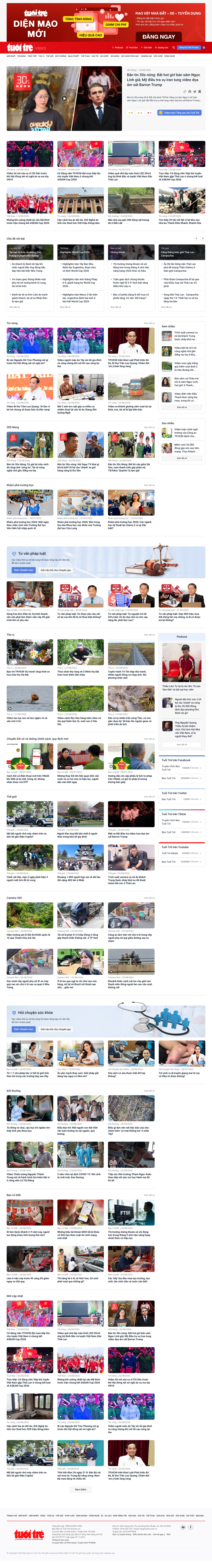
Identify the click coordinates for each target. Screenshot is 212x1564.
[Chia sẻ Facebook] (190, 91)
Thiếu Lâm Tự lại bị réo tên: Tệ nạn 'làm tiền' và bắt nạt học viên (181, 688)
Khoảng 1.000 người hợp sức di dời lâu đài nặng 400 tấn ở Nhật (78, 879)
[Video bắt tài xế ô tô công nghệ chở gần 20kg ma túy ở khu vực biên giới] (167, 351)
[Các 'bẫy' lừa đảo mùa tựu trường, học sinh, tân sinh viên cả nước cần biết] (131, 1259)
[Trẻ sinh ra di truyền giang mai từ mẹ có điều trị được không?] (182, 1054)
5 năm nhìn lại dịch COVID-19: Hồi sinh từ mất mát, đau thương (79, 1176)
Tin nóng (21, 56)
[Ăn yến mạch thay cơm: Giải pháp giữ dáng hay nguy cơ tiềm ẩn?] (80, 1054)
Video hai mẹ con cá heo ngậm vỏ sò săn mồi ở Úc (27, 720)
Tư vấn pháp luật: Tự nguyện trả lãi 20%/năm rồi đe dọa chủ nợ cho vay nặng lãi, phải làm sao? (128, 617)
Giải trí (94, 56)
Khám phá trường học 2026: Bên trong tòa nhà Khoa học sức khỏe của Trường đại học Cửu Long (79, 525)
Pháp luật (70, 1516)
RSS (168, 1534)
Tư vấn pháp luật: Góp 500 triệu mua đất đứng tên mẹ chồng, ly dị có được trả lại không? (179, 617)
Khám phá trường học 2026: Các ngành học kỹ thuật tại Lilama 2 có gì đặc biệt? (129, 525)
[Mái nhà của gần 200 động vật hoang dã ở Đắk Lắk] (131, 200)
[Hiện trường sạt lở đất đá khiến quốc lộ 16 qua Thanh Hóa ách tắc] (30, 915)
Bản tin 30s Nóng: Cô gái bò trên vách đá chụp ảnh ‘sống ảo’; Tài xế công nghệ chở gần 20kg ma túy (28, 467)
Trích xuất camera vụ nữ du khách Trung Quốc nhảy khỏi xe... (186, 336)
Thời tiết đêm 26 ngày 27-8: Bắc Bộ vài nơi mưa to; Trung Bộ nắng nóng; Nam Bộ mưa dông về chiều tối (79, 1475)
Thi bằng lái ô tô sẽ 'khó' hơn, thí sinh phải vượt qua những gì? (77, 1280)
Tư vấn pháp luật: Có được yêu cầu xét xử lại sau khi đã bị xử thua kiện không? (79, 615)
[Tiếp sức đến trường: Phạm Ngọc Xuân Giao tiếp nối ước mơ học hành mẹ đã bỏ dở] (131, 1155)
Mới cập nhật (15, 1296)
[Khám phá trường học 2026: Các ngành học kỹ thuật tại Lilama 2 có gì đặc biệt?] (131, 503)
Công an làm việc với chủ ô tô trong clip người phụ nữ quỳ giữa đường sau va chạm (130, 937)
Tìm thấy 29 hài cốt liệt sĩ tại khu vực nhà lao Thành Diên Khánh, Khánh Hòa (180, 221)
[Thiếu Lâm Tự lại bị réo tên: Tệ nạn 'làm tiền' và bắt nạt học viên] (181, 662)
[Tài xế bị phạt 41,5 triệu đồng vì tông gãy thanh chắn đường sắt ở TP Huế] (80, 915)
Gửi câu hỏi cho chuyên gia (56, 570)
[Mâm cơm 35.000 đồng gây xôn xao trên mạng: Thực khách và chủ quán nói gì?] (167, 448)
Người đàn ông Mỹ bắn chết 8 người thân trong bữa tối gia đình (77, 835)
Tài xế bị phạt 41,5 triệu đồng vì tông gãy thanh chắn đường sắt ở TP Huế (77, 936)
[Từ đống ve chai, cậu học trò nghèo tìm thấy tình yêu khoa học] (30, 1108)
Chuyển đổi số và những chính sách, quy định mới (37, 739)
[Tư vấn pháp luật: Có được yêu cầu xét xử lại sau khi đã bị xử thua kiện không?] (80, 594)
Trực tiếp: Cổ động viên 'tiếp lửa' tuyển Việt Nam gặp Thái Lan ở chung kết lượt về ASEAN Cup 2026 (181, 176)
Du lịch (108, 1516)
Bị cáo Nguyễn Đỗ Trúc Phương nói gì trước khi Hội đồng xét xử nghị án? (27, 362)
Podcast (119, 47)
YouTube (133, 47)
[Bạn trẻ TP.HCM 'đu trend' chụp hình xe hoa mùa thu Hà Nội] (30, 652)
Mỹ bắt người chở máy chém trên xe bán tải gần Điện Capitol (26, 835)
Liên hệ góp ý (159, 1534)
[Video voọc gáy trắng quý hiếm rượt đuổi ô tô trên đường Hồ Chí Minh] (167, 367)
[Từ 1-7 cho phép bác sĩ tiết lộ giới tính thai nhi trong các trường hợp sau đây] (30, 1054)
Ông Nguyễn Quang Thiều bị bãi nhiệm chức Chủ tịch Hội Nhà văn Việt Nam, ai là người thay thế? (187, 729)
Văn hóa (132, 1516)
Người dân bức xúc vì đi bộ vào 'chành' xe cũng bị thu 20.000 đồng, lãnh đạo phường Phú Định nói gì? (188, 706)
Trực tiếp (32, 56)
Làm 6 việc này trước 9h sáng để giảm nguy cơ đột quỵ (28, 1280)
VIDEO (40, 48)
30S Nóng (114, 56)
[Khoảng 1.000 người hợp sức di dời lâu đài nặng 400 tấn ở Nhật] (80, 857)
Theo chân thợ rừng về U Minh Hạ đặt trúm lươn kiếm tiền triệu (78, 673)
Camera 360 (146, 56)
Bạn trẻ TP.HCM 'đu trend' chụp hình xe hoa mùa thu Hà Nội (28, 673)
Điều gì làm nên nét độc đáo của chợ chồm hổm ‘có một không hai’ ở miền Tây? (128, 1130)
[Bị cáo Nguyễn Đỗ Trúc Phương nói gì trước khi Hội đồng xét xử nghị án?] (30, 341)
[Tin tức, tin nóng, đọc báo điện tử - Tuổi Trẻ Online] (20, 47)
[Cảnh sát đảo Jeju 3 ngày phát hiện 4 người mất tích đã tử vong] (30, 857)
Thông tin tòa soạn (60, 1540)
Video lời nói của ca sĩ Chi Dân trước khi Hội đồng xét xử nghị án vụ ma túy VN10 (28, 176)
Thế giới (50, 56)
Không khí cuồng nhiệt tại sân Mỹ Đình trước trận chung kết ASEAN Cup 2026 (28, 221)
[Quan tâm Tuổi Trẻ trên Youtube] (183, 1527)
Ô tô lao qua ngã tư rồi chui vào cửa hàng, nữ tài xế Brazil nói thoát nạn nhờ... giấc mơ (77, 984)
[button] (196, 239)
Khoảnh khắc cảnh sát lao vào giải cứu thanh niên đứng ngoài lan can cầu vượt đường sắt (130, 984)
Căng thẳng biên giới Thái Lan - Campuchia (178, 254)
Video (42, 1516)
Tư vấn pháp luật (65, 610)
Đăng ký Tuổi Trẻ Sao (189, 47)
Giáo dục (160, 1516)
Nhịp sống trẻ (120, 1516)
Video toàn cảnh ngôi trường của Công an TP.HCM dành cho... (186, 433)
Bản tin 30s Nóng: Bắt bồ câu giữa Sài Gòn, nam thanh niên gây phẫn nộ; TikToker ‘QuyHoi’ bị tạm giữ (129, 467)
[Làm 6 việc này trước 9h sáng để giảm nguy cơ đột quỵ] (30, 1259)
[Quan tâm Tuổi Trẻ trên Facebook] (190, 1527)
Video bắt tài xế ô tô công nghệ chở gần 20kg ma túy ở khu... (185, 351)
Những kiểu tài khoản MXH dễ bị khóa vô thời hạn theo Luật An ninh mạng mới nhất (78, 1235)
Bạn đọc (200, 1516)
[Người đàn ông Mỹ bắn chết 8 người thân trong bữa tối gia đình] (80, 814)
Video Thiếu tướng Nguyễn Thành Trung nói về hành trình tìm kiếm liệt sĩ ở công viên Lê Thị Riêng (28, 1177)
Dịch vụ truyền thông (122, 1534)
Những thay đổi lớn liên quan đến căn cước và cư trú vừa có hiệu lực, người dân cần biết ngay (78, 779)
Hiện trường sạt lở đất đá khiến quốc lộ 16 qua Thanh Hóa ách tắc (28, 936)
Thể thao (85, 56)
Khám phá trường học (20, 485)
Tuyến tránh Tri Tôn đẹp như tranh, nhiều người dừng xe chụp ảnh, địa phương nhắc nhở (127, 674)
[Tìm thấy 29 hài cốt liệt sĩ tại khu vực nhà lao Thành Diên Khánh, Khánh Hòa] (182, 200)
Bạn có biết (73, 56)
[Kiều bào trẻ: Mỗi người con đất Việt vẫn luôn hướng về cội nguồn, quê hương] (80, 1108)
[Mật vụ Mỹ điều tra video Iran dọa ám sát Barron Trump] (131, 814)
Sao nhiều (168, 423)
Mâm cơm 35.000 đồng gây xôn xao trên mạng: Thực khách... (186, 448)
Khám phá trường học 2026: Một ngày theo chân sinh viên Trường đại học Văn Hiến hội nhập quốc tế (28, 525)
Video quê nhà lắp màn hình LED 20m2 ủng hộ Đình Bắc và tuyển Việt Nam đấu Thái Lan (130, 176)
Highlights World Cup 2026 (75, 252)
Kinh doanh (81, 1516)
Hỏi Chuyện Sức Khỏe (118, 1069)
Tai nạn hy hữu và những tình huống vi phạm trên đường (25, 254)
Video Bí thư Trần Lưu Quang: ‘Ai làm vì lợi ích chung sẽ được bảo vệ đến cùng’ (28, 408)
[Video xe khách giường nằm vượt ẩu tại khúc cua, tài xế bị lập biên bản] (131, 387)
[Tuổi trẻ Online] (29, 1534)
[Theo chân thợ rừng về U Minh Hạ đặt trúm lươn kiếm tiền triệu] (80, 652)
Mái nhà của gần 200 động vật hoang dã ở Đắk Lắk (128, 221)
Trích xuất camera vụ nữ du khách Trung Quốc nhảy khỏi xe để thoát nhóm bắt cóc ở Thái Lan (127, 880)
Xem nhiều (168, 326)
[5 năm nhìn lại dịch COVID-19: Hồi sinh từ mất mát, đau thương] (80, 1155)
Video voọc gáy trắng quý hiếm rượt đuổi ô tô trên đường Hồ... (186, 366)
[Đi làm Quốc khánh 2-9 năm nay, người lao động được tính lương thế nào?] (30, 1213)
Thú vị (41, 56)
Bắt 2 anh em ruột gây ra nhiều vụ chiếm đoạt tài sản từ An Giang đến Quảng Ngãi (77, 409)
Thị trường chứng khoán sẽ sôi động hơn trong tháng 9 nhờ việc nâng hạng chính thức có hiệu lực (129, 1235)
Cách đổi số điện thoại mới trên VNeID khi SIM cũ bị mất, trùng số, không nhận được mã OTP (28, 779)
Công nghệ (169, 56)
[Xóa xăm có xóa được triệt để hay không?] (131, 1054)
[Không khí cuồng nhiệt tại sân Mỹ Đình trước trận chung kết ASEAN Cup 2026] (30, 200)
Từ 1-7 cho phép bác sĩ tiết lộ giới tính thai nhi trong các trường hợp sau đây (28, 1075)
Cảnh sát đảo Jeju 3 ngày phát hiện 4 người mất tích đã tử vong (27, 879)
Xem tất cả (14, 307)
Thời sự (50, 1516)
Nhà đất (170, 1516)
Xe (102, 1516)
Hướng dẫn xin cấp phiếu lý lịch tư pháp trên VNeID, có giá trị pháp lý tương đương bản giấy (130, 779)
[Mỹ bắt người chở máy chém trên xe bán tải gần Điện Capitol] (30, 814)
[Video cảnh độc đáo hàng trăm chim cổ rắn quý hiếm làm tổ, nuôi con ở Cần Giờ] (80, 699)
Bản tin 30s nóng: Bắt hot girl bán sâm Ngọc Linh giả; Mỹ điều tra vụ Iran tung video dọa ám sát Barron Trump (163, 80)
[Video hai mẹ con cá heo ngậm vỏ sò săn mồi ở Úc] (30, 699)
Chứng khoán (118, 252)
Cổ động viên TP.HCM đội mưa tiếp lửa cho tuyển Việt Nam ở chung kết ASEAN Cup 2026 (78, 176)
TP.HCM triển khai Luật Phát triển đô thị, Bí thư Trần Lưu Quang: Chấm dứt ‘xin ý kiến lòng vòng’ (128, 363)
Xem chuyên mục (23, 570)
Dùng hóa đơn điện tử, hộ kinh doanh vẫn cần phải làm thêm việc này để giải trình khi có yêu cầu (28, 617)
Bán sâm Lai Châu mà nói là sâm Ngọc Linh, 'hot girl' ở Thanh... (186, 382)
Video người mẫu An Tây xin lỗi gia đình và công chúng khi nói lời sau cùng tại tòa (79, 363)
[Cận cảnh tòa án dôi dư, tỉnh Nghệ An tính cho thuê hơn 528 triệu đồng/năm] (80, 200)
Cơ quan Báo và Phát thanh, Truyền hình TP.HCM (73, 1543)
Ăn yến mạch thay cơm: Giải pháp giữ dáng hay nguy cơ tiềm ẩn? (78, 1075)
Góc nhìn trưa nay (130, 56)
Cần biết (148, 47)
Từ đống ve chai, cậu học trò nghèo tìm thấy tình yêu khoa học (28, 1129)
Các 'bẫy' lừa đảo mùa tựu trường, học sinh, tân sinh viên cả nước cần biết (129, 1280)
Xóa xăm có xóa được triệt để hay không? (126, 1075)
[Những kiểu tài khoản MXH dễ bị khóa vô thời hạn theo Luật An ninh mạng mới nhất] (80, 1213)
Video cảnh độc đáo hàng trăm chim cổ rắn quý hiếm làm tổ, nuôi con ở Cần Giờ (79, 721)
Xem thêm (80, 1489)
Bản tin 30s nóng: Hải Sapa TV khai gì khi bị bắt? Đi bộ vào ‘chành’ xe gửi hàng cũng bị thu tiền (78, 467)
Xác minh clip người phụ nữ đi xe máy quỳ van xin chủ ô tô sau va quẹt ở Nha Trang (28, 984)
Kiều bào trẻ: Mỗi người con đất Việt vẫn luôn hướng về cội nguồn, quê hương (77, 1130)
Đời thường (60, 56)
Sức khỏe (158, 56)
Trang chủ (12, 1516)
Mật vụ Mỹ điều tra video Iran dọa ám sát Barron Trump (128, 835)
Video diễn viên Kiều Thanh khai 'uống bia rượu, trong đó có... (185, 397)
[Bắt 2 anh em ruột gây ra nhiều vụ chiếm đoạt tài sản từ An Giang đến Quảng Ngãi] (80, 387)
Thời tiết (61, 1469)
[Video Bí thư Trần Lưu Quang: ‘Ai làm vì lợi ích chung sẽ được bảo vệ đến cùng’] (30, 387)
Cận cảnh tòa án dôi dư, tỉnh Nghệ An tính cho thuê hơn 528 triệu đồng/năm (78, 221)
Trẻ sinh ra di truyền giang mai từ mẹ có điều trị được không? (179, 1075)
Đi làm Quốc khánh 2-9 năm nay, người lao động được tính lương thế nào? (28, 1233)
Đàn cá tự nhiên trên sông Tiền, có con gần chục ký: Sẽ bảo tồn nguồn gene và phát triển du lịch (129, 721)
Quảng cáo (163, 47)
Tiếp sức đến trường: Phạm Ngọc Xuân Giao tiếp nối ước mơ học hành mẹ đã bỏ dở (129, 1177)
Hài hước (104, 56)
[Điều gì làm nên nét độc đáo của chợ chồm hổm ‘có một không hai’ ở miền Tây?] (131, 1108)
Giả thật (190, 1516)
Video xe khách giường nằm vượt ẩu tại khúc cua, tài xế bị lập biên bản (129, 408)
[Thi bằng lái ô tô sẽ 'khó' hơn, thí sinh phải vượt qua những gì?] (80, 1259)
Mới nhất (11, 56)
